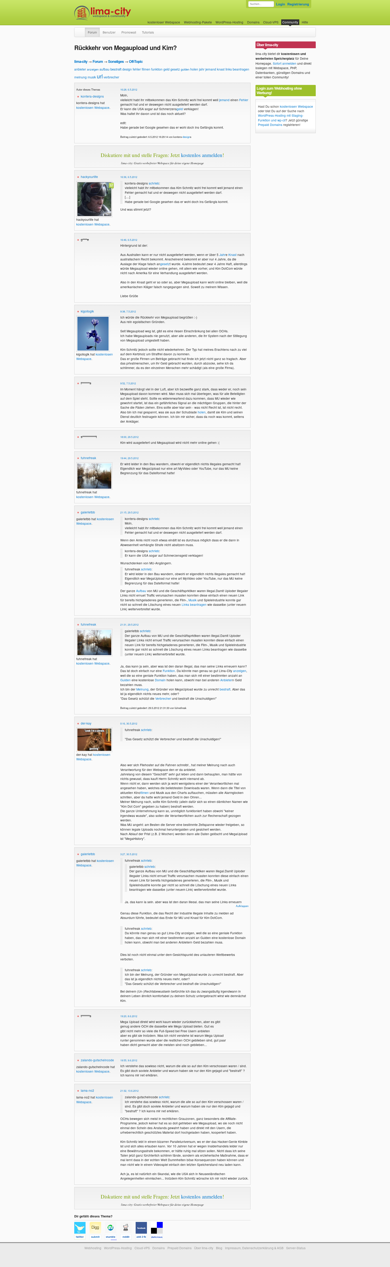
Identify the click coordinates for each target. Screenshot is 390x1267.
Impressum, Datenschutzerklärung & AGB (254, 1248)
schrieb (154, 183)
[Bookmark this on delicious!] (158, 1237)
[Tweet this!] (82, 1237)
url (100, 76)
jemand (210, 69)
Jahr (222, 254)
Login (280, 4)
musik (92, 77)
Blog (219, 1248)
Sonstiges (116, 61)
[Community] (82, 30)
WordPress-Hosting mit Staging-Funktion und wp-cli (281, 117)
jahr (201, 69)
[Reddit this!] (128, 1237)
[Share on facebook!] (143, 1237)
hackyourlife (89, 176)
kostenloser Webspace (164, 22)
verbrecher (111, 77)
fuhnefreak (88, 458)
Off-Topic (136, 61)
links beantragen (237, 69)
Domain (160, 680)
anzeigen (93, 69)
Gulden (125, 680)
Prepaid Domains (270, 124)
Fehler (243, 100)
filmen (146, 69)
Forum (92, 32)
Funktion (169, 670)
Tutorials (148, 32)
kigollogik (87, 311)
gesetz (175, 69)
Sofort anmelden (284, 63)
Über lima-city (203, 1248)
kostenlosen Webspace (92, 107)
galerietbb (88, 512)
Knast (232, 254)
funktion (156, 69)
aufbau (104, 69)
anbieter (80, 69)
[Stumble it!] (112, 1237)
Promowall (128, 32)
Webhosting (92, 1248)
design (127, 69)
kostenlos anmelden (201, 155)
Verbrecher (163, 698)
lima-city (80, 61)
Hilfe (305, 22)
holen (194, 69)
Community (290, 22)
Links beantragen (194, 604)
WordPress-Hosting (229, 22)
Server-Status (296, 1248)
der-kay (86, 723)
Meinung (142, 689)
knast (221, 69)
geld (166, 69)
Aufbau (141, 590)
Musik (192, 600)
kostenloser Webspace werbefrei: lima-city (119, 13)
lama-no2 (87, 1090)
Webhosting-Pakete (198, 22)
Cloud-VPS (271, 22)
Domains (253, 22)
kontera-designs (92, 96)
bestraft (115, 69)
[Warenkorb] (312, 20)
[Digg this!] (97, 1237)
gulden (185, 69)
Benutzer (109, 32)
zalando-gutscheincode (97, 1060)
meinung (80, 77)
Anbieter (226, 680)
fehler (137, 69)
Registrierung (298, 4)
